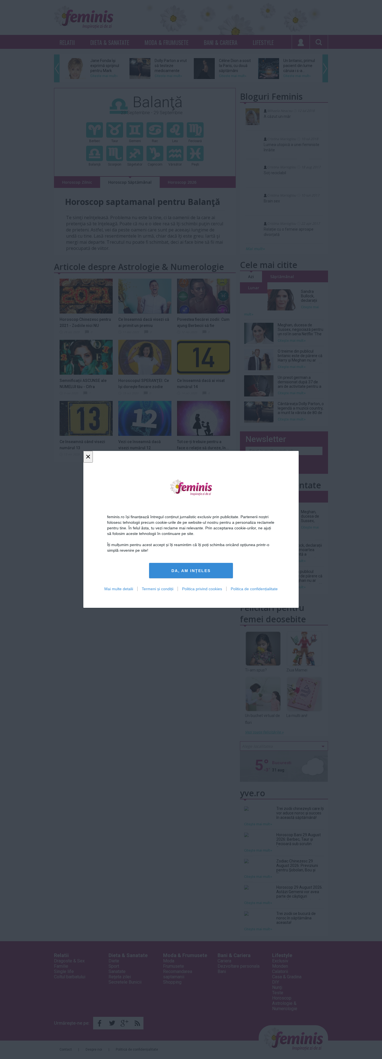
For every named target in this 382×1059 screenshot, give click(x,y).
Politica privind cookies (202, 589)
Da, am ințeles (191, 570)
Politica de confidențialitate (254, 589)
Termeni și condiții (157, 589)
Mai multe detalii (118, 589)
